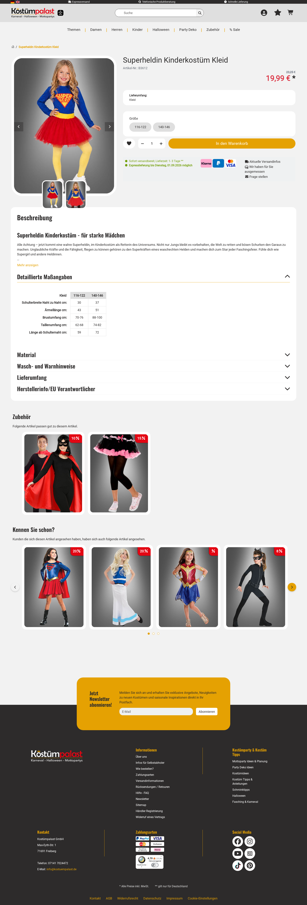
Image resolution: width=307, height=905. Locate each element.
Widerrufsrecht (127, 898)
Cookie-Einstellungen (202, 898)
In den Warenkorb (232, 143)
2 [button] (153, 633)
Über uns (141, 756)
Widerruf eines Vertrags (150, 817)
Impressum (174, 898)
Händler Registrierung (149, 811)
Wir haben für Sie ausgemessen (259, 169)
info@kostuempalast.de (61, 869)
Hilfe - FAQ (142, 793)
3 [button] (158, 633)
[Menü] (161, 857)
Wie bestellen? (145, 768)
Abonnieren (207, 711)
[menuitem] (12, 2)
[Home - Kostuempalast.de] (56, 756)
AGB (109, 898)
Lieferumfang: (138, 95)
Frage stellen (258, 177)
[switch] (154, 865)
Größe (133, 118)
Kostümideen (240, 773)
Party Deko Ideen (243, 767)
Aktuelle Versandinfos (264, 161)
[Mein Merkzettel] (277, 13)
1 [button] (149, 633)
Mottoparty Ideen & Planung (249, 761)
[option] (64, 125)
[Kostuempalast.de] (33, 12)
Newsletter (142, 799)
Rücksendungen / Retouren (153, 787)
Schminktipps (241, 789)
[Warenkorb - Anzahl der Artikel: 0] (290, 13)
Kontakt (95, 898)
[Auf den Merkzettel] (129, 143)
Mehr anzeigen (27, 265)
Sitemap (141, 805)
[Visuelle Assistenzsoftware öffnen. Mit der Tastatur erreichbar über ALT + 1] (58, 13)
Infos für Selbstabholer (150, 762)
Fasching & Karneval (245, 801)
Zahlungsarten (145, 775)
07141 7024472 (58, 863)
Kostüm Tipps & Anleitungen (242, 781)
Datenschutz (152, 898)
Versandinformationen (150, 781)
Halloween (239, 795)
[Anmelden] (264, 13)
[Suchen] (200, 13)
